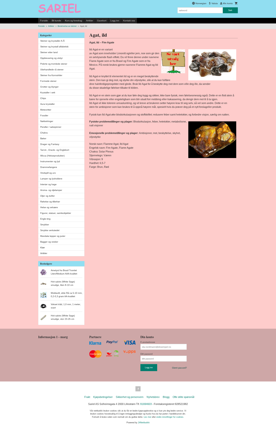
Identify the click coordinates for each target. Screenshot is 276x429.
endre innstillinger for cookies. (170, 417)
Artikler (89, 20)
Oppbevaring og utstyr (51, 58)
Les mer (148, 417)
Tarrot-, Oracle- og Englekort (54, 150)
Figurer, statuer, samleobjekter (55, 213)
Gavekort (101, 20)
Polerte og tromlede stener (53, 64)
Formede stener (48, 81)
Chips (43, 98)
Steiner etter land (49, 52)
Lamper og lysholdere (51, 178)
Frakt (87, 397)
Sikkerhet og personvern (129, 397)
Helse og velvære (49, 207)
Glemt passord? (179, 368)
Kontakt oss (129, 20)
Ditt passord (146, 354)
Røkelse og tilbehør (50, 201)
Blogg (166, 397)
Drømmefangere (48, 167)
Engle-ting (45, 219)
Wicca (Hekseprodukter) (52, 155)
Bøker (43, 138)
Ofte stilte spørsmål (183, 397)
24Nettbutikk (144, 422)
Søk (230, 10)
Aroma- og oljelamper (51, 190)
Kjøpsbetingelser (103, 397)
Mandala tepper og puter (52, 236)
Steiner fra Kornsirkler (51, 75)
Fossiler (44, 115)
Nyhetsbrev (153, 397)
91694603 (146, 404)
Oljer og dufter (47, 196)
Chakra (44, 132)
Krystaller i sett (47, 92)
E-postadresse (147, 342)
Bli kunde (56, 20)
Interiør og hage (48, 184)
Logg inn (114, 20)
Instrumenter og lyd (50, 161)
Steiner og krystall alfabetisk (54, 46)
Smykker (44, 224)
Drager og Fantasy (49, 144)
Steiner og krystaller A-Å (52, 41)
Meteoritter (45, 109)
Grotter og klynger (49, 86)
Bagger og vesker (49, 241)
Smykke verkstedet (49, 230)
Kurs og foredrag (73, 20)
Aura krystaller (47, 104)
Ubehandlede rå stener (52, 69)
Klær (42, 247)
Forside (44, 20)
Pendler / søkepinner (50, 127)
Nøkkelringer (46, 121)
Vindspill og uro (48, 173)
